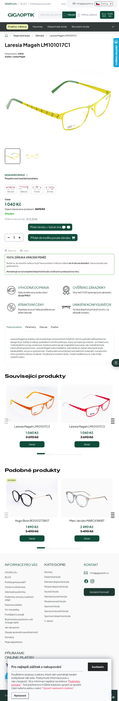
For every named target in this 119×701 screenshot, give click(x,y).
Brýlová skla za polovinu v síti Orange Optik (19, 621)
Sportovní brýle (52, 606)
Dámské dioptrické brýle (56, 581)
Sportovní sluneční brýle (56, 611)
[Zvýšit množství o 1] (19, 238)
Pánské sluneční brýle (55, 601)
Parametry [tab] (30, 327)
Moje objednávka (13, 642)
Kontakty (9, 637)
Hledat (71, 14)
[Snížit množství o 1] (8, 238)
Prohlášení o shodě (14, 614)
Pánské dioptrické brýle (56, 586)
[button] (41, 454)
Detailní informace (15, 175)
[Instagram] (92, 580)
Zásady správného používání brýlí (21, 632)
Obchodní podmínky (15, 591)
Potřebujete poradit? (40, 3)
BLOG (23, 3)
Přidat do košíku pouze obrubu (50, 237)
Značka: (15, 57)
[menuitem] (17, 26)
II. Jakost (48, 620)
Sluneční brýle (51, 591)
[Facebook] (86, 580)
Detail (32, 444)
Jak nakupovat (12, 627)
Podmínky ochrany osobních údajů (19, 598)
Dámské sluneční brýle (55, 596)
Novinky (48, 572)
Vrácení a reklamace (15, 586)
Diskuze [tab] (43, 327)
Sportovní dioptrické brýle (57, 616)
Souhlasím (98, 666)
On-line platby (12, 609)
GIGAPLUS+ (11, 3)
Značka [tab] (54, 327)
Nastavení (20, 695)
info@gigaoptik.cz (99, 573)
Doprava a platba (13, 604)
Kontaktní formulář (99, 592)
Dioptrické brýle (52, 576)
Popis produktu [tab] (14, 327)
